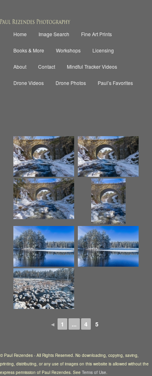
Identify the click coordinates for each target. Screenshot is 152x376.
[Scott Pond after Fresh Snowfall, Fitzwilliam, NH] (44, 246)
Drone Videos (28, 82)
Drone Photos (71, 82)
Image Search (54, 33)
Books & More (28, 50)
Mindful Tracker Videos (92, 66)
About (19, 66)
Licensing (103, 50)
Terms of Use (94, 372)
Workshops (68, 50)
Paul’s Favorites (115, 82)
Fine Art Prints (96, 33)
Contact (46, 66)
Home (20, 33)
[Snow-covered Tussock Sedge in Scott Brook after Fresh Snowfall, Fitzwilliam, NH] (44, 288)
